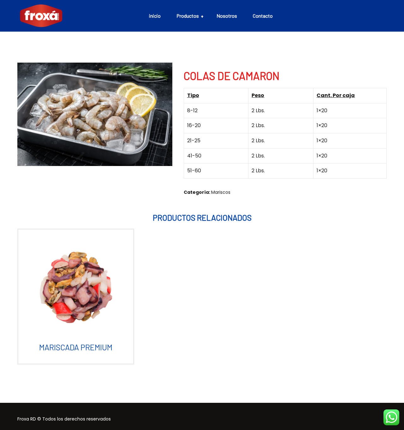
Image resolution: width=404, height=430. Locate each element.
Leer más (73, 292)
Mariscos (220, 192)
